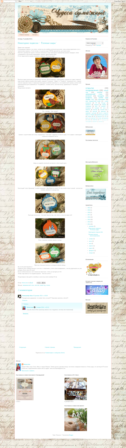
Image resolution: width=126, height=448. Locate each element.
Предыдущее (77, 347)
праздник (101, 96)
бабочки (88, 109)
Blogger (71, 435)
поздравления (92, 90)
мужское (103, 111)
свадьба (96, 104)
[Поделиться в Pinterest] (45, 283)
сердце (104, 104)
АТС (100, 119)
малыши (99, 116)
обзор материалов (103, 118)
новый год (42, 285)
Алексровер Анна (27, 295)
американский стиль (28, 285)
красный (93, 118)
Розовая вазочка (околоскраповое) (94, 235)
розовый (89, 96)
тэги (105, 116)
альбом (99, 92)
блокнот (103, 106)
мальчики (101, 99)
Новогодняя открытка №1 (96, 232)
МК (94, 116)
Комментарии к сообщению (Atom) (55, 352)
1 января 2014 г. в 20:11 (42, 307)
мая (90, 243)
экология (100, 121)
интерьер (88, 108)
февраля (91, 250)
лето (104, 108)
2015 (89, 219)
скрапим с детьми (91, 113)
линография (88, 121)
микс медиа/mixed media (93, 101)
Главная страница (24, 34)
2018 (89, 212)
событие (95, 119)
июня (90, 241)
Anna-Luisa (30, 307)
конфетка (89, 97)
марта (91, 248)
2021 (89, 207)
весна (87, 118)
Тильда (103, 103)
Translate (98, 45)
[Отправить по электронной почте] (38, 283)
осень (88, 119)
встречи (105, 119)
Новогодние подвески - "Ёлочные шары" (95, 229)
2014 (89, 222)
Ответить (24, 300)
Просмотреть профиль (28, 370)
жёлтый (37, 285)
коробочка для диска (102, 114)
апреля (91, 246)
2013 (89, 224)
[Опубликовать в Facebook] (43, 283)
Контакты (34, 34)
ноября (91, 238)
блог (96, 106)
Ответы (26, 304)
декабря (91, 226)
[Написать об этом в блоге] (39, 283)
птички (48, 285)
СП (96, 103)
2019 (89, 210)
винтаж (95, 109)
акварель (88, 104)
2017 (89, 214)
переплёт (95, 121)
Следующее (22, 347)
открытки (90, 88)
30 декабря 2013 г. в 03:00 (40, 295)
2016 (89, 217)
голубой (102, 109)
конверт (97, 108)
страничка (88, 106)
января (91, 253)
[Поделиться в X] (41, 283)
